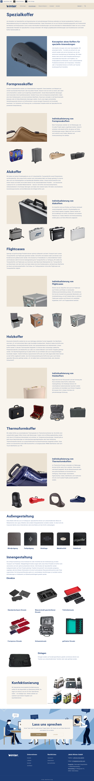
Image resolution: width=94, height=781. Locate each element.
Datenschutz (51, 760)
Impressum (50, 758)
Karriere (29, 763)
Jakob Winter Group (49, 779)
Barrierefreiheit (51, 763)
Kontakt (38, 734)
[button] (23, 6)
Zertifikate (29, 765)
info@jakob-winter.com (78, 761)
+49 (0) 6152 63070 (78, 758)
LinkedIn (55, 734)
